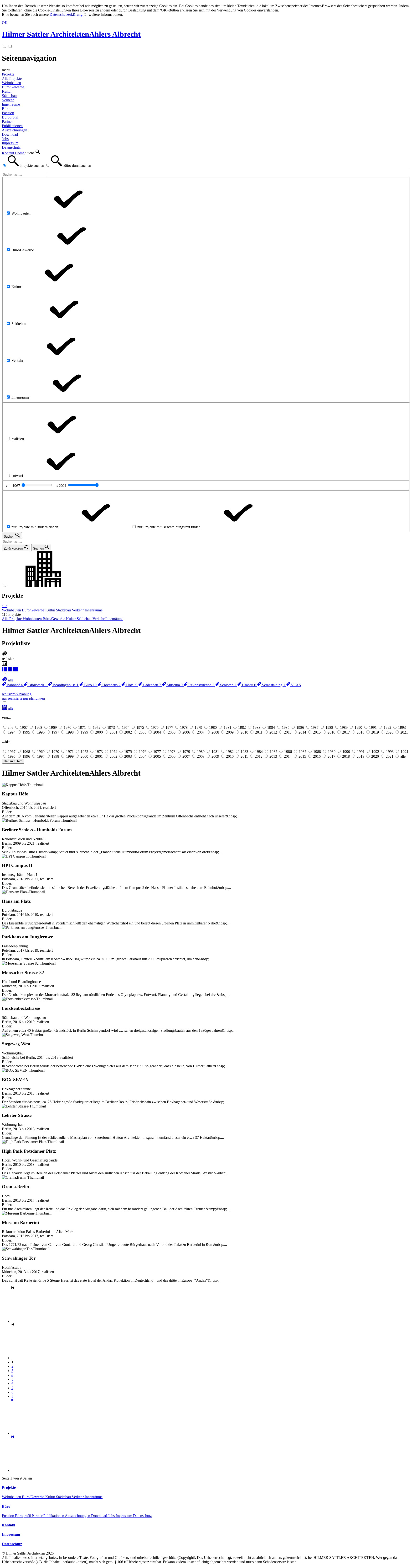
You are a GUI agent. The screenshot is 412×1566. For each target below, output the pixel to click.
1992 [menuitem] (387, 727)
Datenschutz (142, 1516)
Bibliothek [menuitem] (37, 685)
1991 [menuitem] (373, 727)
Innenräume (94, 1497)
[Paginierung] (47, 1433)
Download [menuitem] (10, 134)
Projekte (8, 74)
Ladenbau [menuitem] (151, 685)
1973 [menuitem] (111, 727)
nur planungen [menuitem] (34, 698)
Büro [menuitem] (90, 685)
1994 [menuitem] (11, 732)
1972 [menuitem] (96, 727)
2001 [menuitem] (113, 732)
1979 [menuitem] (198, 727)
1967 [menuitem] (24, 727)
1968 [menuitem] (38, 727)
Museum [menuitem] (174, 685)
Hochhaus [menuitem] (110, 685)
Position (8, 1516)
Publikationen (54, 1516)
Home (20, 153)
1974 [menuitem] (125, 727)
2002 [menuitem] (128, 732)
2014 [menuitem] (302, 732)
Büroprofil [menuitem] (10, 117)
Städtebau (64, 1497)
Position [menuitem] (8, 113)
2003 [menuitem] (142, 732)
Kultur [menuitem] (7, 91)
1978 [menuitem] (184, 727)
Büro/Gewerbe (33, 1497)
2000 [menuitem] (99, 732)
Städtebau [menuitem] (9, 96)
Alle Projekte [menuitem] (12, 78)
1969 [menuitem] (53, 727)
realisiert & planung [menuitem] (16, 694)
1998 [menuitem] (70, 732)
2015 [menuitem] (317, 732)
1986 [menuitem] (300, 727)
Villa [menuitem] (295, 685)
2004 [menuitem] (157, 732)
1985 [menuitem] (285, 727)
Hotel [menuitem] (131, 685)
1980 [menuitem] (213, 727)
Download (99, 1516)
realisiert (8, 659)
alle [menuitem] (4, 606)
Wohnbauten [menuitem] (11, 83)
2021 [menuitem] (404, 732)
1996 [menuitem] (41, 732)
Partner (37, 1516)
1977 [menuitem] (169, 727)
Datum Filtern (13, 761)
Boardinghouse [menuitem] (65, 685)
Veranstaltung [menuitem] (273, 685)
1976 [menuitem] (155, 727)
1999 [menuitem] (84, 732)
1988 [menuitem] (329, 727)
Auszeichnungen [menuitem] (14, 130)
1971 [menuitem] (82, 727)
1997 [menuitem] (55, 732)
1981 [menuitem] (227, 727)
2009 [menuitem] (230, 732)
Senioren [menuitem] (227, 685)
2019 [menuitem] (375, 732)
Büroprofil (23, 1516)
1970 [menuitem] (67, 727)
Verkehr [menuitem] (8, 100)
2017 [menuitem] (346, 732)
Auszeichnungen (78, 1516)
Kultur (50, 1497)
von (13, 486)
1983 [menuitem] (256, 727)
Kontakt (8, 153)
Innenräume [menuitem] (11, 104)
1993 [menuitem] (402, 727)
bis (60, 486)
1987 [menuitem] (315, 727)
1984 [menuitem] (271, 727)
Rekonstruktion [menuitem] (200, 685)
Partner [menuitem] (7, 121)
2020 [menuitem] (389, 732)
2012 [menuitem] (273, 732)
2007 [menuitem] (201, 732)
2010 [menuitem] (244, 732)
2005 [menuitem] (171, 732)
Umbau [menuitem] (248, 685)
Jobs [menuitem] (5, 139)
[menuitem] (7, 680)
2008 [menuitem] (215, 732)
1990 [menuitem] (358, 727)
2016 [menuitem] (331, 732)
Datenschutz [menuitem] (11, 147)
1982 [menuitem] (242, 727)
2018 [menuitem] (360, 732)
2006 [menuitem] (186, 732)
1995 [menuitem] (26, 732)
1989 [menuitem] (344, 727)
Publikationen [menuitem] (12, 126)
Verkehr (78, 1497)
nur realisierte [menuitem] (12, 698)
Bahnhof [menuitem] (14, 685)
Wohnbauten (12, 1497)
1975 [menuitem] (140, 727)
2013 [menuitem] (288, 732)
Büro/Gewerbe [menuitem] (13, 87)
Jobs (112, 1516)
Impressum (124, 1516)
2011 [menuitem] (259, 732)
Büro (6, 109)
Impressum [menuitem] (10, 143)
